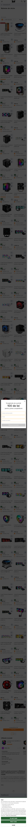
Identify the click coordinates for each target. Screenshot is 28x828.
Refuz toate (13, 822)
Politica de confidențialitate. (11, 815)
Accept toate (13, 818)
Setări (13, 825)
